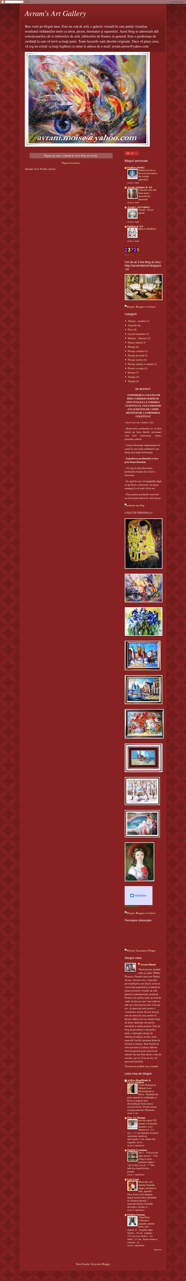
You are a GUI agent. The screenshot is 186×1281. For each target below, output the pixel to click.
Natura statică (135, 342)
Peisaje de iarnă (136, 355)
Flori (130, 329)
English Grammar (137, 1150)
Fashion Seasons (136, 1214)
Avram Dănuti (148, 964)
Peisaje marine (135, 359)
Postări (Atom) (48, 169)
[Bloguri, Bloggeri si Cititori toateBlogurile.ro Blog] (140, 306)
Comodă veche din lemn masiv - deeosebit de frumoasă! (147, 194)
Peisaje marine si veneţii (140, 364)
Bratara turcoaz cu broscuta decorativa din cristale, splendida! (147, 174)
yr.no (150, 906)
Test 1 (141, 1152)
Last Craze (133, 1179)
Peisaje (131, 346)
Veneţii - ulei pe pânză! (145, 211)
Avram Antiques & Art (139, 187)
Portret (131, 372)
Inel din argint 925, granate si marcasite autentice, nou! (147, 1123)
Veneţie (132, 377)
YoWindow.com (131, 906)
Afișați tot (157, 1249)
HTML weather (138, 895)
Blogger (106, 1264)
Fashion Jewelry (136, 167)
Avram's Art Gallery (55, 13)
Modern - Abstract (137, 338)
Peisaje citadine (136, 351)
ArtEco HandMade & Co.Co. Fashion (139, 1081)
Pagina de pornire (71, 162)
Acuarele (132, 325)
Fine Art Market (136, 1118)
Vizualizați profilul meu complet (141, 1066)
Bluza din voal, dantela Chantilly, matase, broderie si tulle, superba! (147, 1186)
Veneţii (131, 381)
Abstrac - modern (137, 321)
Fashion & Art (135, 226)
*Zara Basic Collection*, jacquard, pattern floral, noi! (146, 1222)
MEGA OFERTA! (147, 228)
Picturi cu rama (136, 368)
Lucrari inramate (136, 334)
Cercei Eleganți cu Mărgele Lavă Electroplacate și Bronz (147, 1089)
